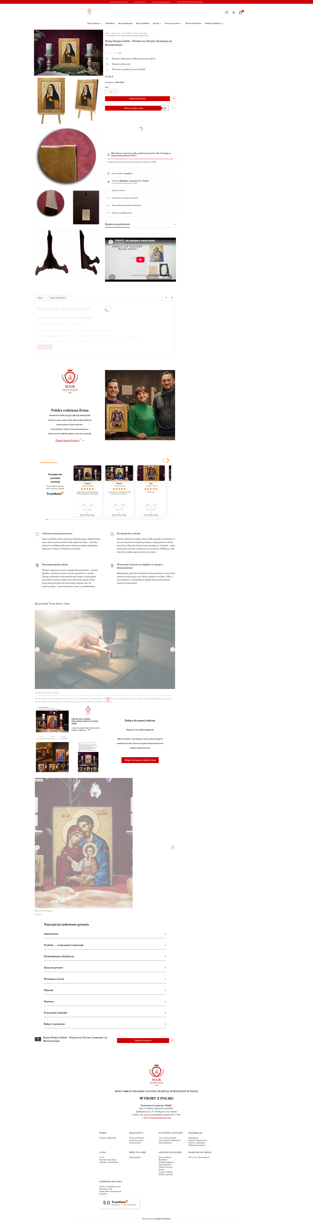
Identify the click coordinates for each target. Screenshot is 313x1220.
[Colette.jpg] (51, 101)
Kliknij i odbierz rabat (133, 108)
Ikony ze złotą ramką (141, 33)
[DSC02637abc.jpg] (68, 252)
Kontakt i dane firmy (107, 1159)
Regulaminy (193, 1138)
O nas (101, 1157)
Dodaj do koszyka (137, 98)
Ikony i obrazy (116, 33)
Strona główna (135, 1157)
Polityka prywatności (197, 1145)
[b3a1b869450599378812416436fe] (68, 156)
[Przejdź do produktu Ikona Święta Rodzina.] (84, 843)
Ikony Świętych (127, 33)
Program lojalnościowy (198, 1140)
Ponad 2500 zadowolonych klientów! (110, 1192)
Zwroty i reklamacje (197, 1142)
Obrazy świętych (165, 1167)
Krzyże (162, 1169)
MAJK (107, 33)
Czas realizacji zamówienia (170, 1140)
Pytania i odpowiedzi (107, 1138)
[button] (164, 460)
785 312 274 (145, 1114)
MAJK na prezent (166, 1174)
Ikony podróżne (165, 1164)
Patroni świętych (166, 1172)
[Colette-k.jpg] (86, 100)
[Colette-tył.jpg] (86, 207)
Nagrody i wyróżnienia (108, 1162)
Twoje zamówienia (136, 1138)
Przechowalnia (135, 1142)
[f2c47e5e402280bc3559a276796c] (51, 203)
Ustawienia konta (136, 1140)
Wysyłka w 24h (105, 1189)
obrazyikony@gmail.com (160, 1117)
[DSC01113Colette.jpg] (68, 53)
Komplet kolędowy (166, 1162)
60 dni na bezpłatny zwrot (110, 1186)
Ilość (107, 87)
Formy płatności (165, 1142)
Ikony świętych (165, 1157)
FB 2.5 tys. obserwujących (199, 1157)
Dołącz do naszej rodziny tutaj (140, 760)
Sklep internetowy (155, 1219)
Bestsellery (163, 1159)
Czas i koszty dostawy (167, 1138)
